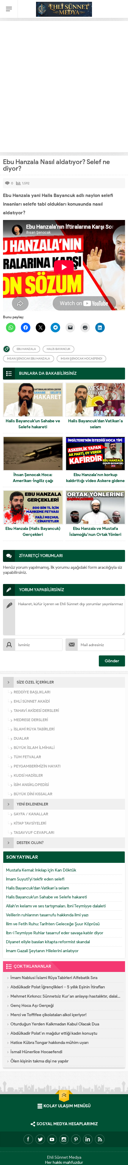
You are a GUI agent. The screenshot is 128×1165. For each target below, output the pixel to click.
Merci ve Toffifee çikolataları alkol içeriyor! (48, 1014)
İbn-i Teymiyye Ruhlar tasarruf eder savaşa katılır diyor (54, 932)
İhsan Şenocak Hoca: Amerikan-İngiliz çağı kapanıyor (33, 480)
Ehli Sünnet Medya (64, 1157)
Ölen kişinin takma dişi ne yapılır (39, 1061)
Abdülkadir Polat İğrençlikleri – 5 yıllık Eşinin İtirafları (57, 987)
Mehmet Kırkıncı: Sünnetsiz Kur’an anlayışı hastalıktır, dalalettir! (65, 996)
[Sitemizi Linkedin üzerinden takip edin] (87, 1139)
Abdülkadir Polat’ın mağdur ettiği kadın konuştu (53, 1033)
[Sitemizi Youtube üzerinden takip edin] (52, 1139)
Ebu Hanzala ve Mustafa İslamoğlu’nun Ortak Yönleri (95, 531)
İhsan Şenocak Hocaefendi (81, 358)
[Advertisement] (64, 85)
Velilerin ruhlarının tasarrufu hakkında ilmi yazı (47, 915)
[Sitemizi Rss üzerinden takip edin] (99, 1139)
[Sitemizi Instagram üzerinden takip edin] (64, 1139)
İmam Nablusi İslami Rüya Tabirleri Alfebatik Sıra (53, 977)
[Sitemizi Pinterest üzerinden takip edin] (75, 1139)
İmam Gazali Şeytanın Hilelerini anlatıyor (42, 950)
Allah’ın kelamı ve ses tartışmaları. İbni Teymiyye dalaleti (56, 906)
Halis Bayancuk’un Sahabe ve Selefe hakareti (33, 423)
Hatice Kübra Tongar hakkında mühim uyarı (49, 1042)
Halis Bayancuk (58, 349)
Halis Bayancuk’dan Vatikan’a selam (95, 423)
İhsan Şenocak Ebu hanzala (28, 358)
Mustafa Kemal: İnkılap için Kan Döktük (41, 870)
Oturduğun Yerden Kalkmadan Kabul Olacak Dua (54, 1024)
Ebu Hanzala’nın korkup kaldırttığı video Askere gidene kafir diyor (95, 480)
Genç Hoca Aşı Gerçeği (32, 1005)
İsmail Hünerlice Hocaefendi (36, 1051)
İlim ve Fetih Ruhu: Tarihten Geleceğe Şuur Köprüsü (53, 924)
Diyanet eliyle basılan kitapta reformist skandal (48, 941)
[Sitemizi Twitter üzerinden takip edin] (40, 1139)
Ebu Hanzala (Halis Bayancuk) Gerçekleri (32, 531)
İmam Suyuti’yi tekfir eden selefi (35, 879)
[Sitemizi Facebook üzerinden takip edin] (28, 1139)
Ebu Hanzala (26, 349)
